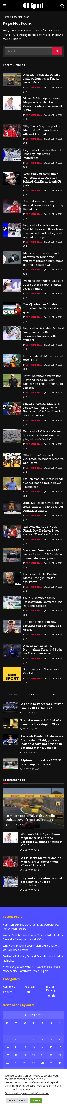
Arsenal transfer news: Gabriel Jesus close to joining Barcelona (43, 205)
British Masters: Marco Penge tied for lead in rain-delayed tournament (43, 482)
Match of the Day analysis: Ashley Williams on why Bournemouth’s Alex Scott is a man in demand (43, 409)
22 (51, 1055)
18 (16, 1055)
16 (59, 1047)
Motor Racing (50, 988)
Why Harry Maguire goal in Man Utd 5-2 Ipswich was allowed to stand (42, 130)
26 (24, 1063)
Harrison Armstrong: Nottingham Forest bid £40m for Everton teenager (42, 649)
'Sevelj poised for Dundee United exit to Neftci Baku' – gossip (42, 308)
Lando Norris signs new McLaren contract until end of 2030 (42, 625)
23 (59, 1055)
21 (42, 1055)
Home (6, 16)
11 (16, 1047)
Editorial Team (34, 87)
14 (42, 1047)
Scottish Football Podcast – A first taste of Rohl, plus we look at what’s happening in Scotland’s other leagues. (42, 741)
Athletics (9, 986)
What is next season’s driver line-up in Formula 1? (41, 705)
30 (59, 1063)
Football (30, 986)
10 (7, 1047)
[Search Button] (57, 51)
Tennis (50, 995)
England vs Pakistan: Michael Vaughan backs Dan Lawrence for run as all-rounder (43, 334)
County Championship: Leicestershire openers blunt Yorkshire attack (42, 601)
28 (42, 1063)
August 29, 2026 (54, 468)
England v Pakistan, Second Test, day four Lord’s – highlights (42, 154)
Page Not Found (20, 16)
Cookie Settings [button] (16, 1100)
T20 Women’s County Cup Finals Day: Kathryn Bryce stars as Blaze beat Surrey (41, 530)
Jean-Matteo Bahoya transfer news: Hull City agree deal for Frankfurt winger (43, 506)
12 (24, 1047)
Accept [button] (36, 1100)
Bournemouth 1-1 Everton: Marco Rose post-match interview (40, 578)
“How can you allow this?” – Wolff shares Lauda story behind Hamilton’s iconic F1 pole (42, 179)
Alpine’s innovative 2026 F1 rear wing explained (41, 762)
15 (51, 1047)
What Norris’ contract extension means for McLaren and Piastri (43, 459)
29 (51, 1063)
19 (24, 1055)
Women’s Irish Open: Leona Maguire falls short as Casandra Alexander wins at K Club (42, 104)
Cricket (7, 992)
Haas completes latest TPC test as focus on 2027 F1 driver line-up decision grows (43, 554)
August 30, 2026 (54, 87)
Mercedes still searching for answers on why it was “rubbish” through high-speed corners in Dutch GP (43, 258)
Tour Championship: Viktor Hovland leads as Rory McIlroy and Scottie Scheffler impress (43, 381)
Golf (27, 992)
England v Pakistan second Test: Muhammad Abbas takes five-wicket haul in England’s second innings (43, 231)
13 (33, 1047)
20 (33, 1055)
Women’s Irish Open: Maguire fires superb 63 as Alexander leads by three (43, 284)
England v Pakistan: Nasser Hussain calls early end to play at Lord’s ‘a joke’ (42, 435)
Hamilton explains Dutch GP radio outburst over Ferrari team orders (42, 78)
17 (7, 1055)
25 (16, 1063)
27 (33, 1063)
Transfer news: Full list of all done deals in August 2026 (42, 722)
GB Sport (33, 5)
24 (7, 1063)
